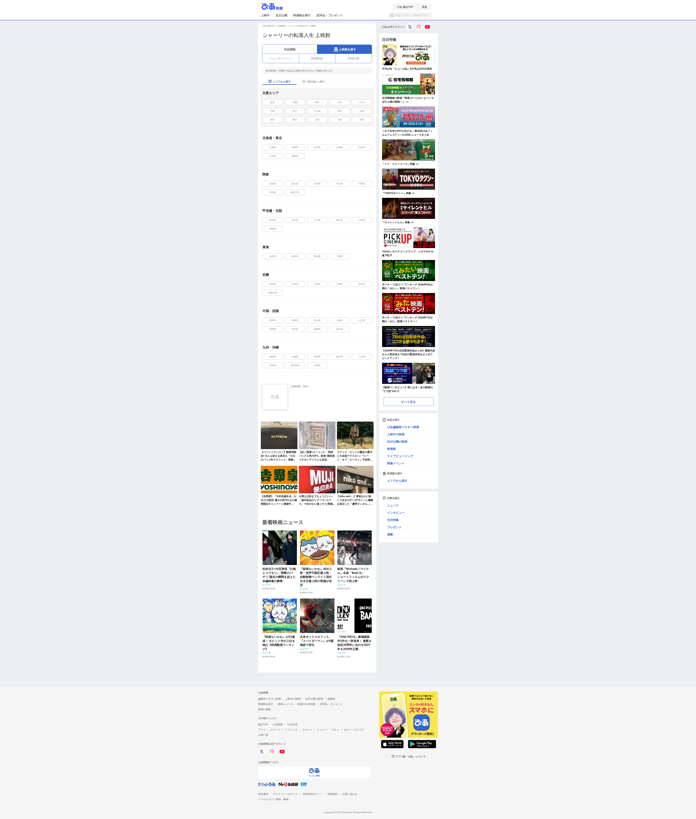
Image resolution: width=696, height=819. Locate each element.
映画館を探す (302, 15)
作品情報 (290, 49)
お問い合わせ (349, 794)
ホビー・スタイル (354, 729)
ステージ (275, 729)
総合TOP (263, 724)
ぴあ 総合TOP (405, 7)
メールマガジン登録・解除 (273, 799)
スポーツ (307, 729)
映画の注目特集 (306, 704)
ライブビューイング (400, 456)
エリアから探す (397, 481)
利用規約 (333, 794)
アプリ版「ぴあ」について (410, 756)
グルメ (335, 729)
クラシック (291, 729)
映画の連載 (264, 709)
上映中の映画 (396, 434)
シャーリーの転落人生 (297, 25)
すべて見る (408, 402)
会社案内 (263, 794)
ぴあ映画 (281, 25)
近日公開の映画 (397, 441)
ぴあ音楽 (292, 724)
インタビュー (396, 513)
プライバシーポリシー (285, 794)
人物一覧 (263, 735)
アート (262, 729)
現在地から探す (316, 81)
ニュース (393, 505)
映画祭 (391, 449)
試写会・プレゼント (330, 15)
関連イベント (396, 463)
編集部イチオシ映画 (269, 698)
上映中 (265, 15)
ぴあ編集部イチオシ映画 (403, 427)
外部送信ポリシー (313, 794)
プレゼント (394, 527)
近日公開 (281, 15)
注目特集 (393, 520)
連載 (390, 534)
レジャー (322, 729)
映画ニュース (285, 704)
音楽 (424, 7)
